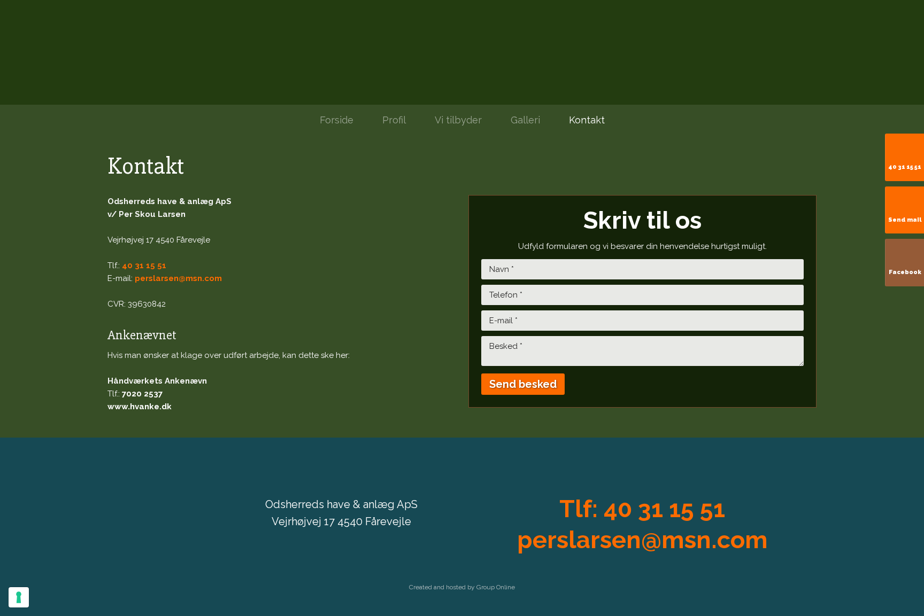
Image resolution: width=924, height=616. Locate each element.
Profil (394, 120)
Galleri (525, 120)
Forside (336, 120)
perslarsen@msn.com (178, 278)
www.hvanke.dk (139, 406)
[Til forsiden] (462, 52)
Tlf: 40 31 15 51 (642, 509)
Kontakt (587, 120)
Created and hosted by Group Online (462, 587)
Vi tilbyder (458, 120)
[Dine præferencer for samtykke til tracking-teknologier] (19, 597)
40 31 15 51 (144, 265)
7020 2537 (142, 394)
